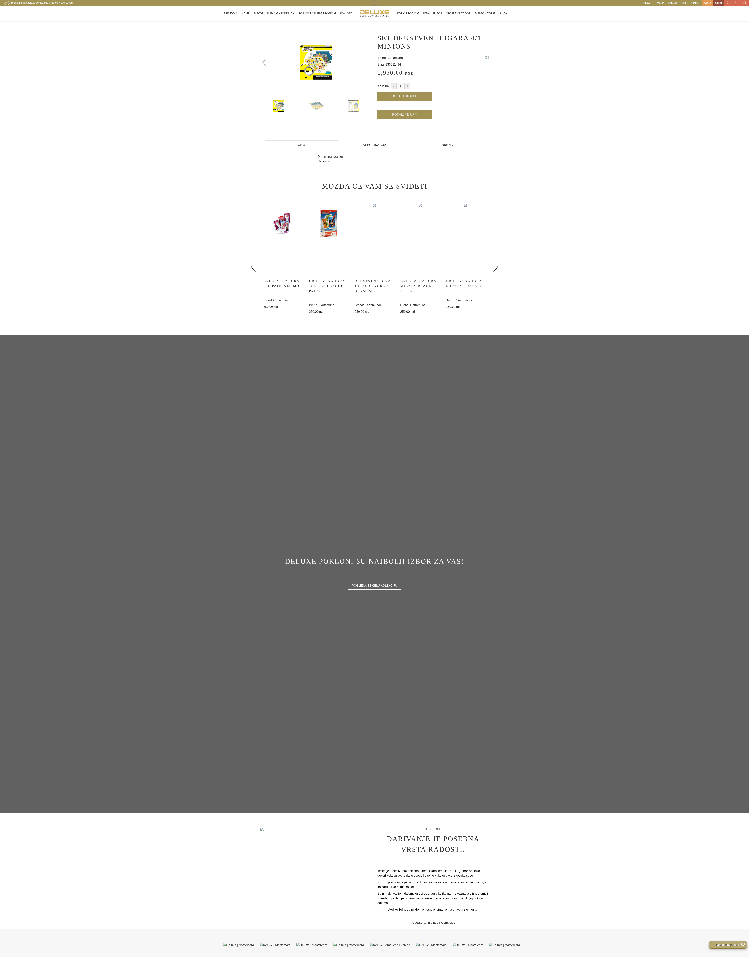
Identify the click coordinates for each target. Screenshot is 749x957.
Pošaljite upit (404, 114)
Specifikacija (374, 145)
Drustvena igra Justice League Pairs (327, 286)
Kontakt (672, 2)
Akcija (707, 2)
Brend (447, 145)
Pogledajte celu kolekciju (374, 585)
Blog (683, 2)
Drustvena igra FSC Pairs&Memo (281, 283)
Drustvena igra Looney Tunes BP (465, 283)
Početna (659, 2)
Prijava (646, 2)
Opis (301, 144)
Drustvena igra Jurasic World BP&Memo (373, 286)
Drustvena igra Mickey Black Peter (418, 286)
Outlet (718, 2)
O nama (694, 2)
